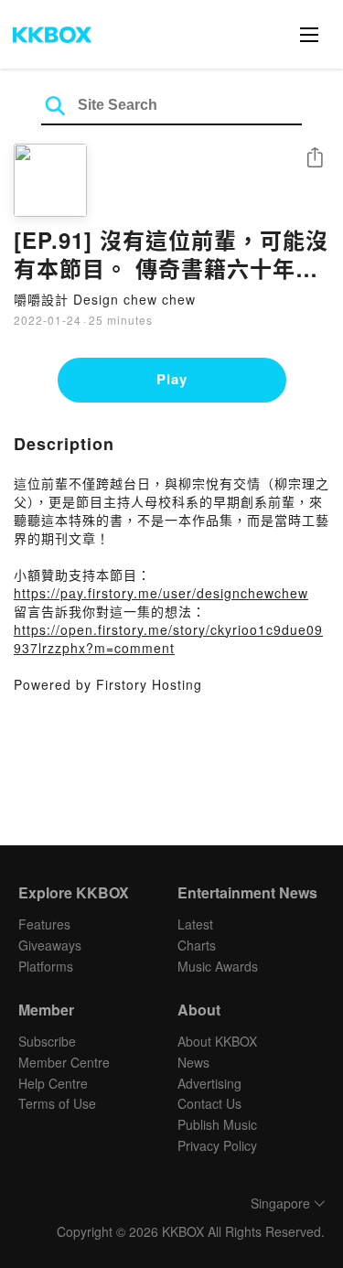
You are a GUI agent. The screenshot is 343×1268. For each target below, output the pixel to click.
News (193, 1062)
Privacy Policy (217, 1145)
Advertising (209, 1083)
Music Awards (217, 966)
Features (44, 924)
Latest (195, 924)
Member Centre (64, 1062)
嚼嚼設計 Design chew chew (105, 299)
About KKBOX (217, 1041)
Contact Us (209, 1103)
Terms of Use (57, 1103)
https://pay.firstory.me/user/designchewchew (161, 593)
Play (172, 379)
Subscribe (47, 1041)
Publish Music (217, 1124)
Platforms (45, 966)
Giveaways (49, 945)
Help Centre (53, 1083)
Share (314, 158)
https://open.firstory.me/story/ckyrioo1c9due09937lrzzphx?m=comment (168, 638)
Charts (196, 945)
